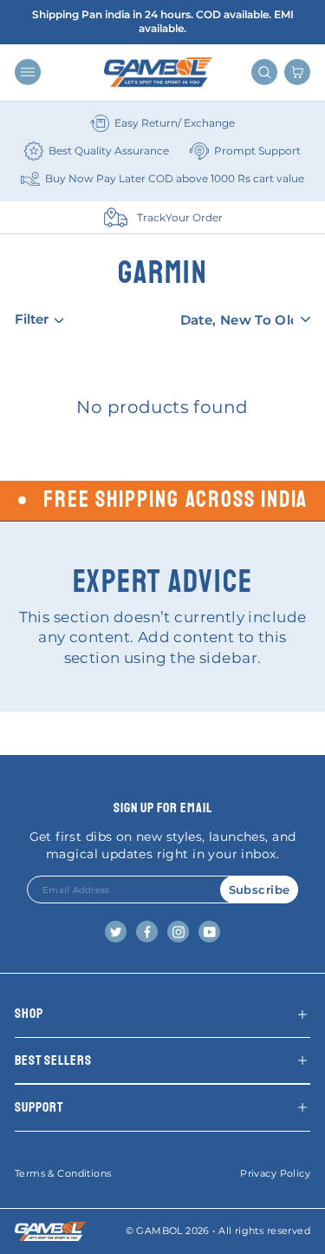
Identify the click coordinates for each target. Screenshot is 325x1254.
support (39, 1107)
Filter (32, 319)
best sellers (53, 1060)
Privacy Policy (275, 1173)
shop (29, 1013)
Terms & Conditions (63, 1173)
